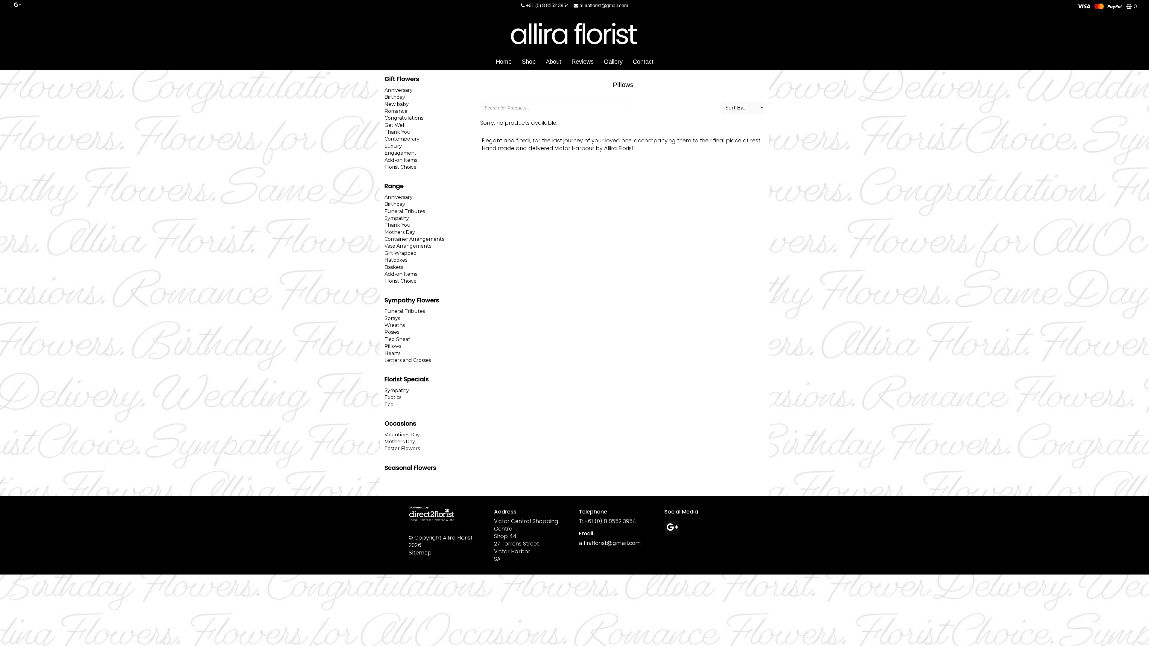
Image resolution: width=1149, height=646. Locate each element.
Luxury (393, 146)
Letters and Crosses (407, 360)
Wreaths (394, 325)
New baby (396, 104)
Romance (396, 111)
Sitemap (420, 552)
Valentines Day (402, 435)
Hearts (392, 353)
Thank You (397, 132)
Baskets (393, 267)
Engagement (400, 153)
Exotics (392, 397)
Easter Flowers (402, 448)
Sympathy (396, 218)
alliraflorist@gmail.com (604, 5)
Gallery (613, 61)
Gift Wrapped (400, 253)
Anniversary (398, 90)
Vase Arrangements (407, 246)
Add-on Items (400, 160)
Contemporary (402, 139)
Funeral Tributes (404, 211)
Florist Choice (400, 167)
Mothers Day (399, 232)
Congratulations (403, 118)
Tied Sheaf (397, 339)
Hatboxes (395, 260)
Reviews (583, 61)
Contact (643, 61)
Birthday (394, 97)
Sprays (392, 318)
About (553, 61)
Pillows (392, 346)
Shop (529, 61)
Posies (391, 332)
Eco (388, 404)
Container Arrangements (414, 239)
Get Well (395, 125)
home (504, 61)
